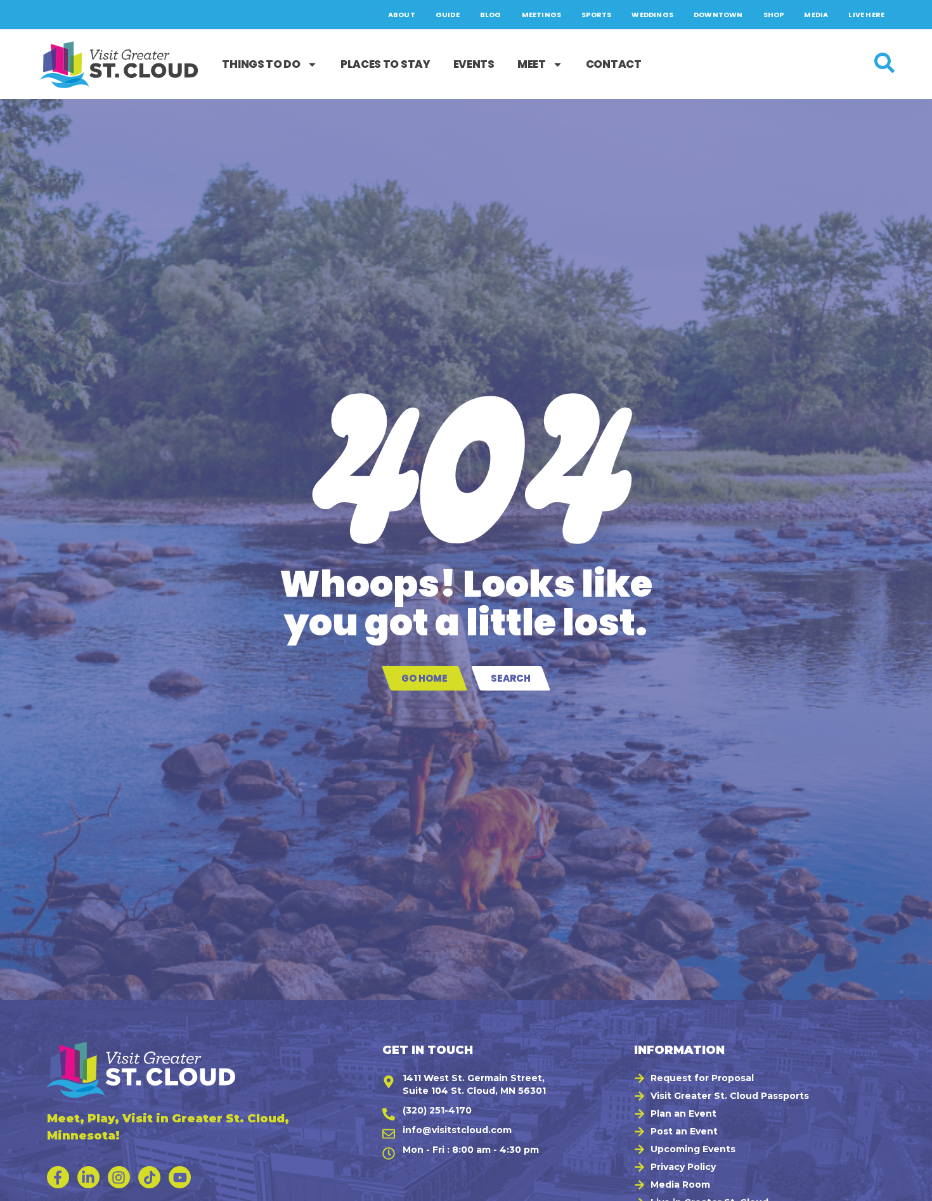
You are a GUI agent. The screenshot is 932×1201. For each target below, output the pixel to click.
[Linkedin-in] (88, 1177)
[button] (907, 1185)
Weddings (652, 15)
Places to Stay (385, 64)
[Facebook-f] (58, 1177)
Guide (448, 15)
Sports (596, 15)
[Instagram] (119, 1177)
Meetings (542, 15)
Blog (491, 15)
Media (816, 15)
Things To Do (261, 64)
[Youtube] (180, 1177)
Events (474, 64)
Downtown (718, 15)
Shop (773, 15)
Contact (614, 64)
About (401, 15)
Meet (531, 64)
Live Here (866, 15)
